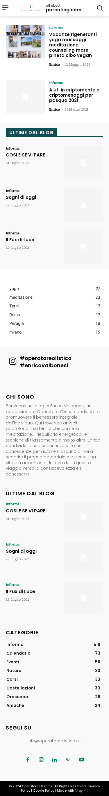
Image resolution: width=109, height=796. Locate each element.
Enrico (54, 64)
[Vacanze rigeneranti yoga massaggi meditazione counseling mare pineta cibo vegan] (25, 41)
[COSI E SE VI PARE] (83, 162)
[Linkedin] (54, 760)
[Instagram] (41, 760)
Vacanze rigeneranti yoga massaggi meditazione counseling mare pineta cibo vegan (73, 44)
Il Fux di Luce (20, 240)
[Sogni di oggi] (83, 204)
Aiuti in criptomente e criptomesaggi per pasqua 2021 (74, 95)
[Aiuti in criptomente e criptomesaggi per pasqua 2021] (25, 97)
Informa (56, 27)
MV (85, 790)
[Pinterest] (68, 760)
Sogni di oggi (21, 197)
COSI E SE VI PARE (25, 155)
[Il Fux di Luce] (83, 247)
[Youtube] (81, 760)
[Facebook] (28, 760)
